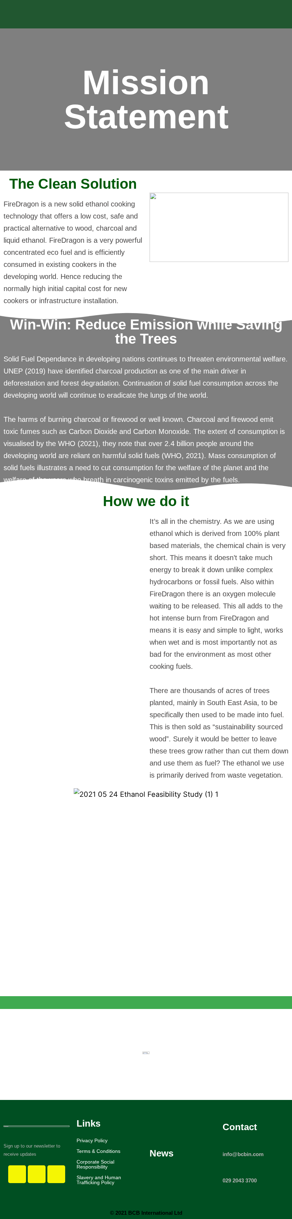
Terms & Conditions (98, 1151)
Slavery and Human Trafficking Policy (99, 1180)
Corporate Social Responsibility (95, 1164)
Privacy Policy (92, 1140)
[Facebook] (17, 1174)
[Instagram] (37, 1174)
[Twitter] (56, 1174)
